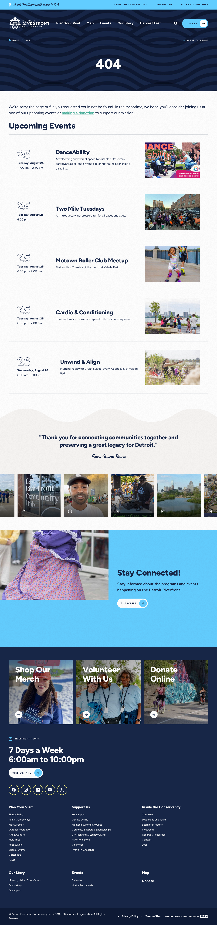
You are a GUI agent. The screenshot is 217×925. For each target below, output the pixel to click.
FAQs (12, 860)
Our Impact (15, 890)
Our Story (126, 23)
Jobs (144, 845)
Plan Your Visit (68, 23)
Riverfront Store (81, 840)
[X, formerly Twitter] (62, 790)
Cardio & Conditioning (84, 313)
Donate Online (164, 675)
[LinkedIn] (38, 790)
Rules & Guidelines (194, 5)
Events (105, 23)
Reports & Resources (153, 835)
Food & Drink (16, 845)
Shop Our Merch (32, 675)
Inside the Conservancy (130, 5)
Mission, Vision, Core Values (25, 880)
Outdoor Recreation (20, 830)
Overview (147, 814)
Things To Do (16, 814)
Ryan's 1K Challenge (83, 850)
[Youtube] (50, 790)
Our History (15, 885)
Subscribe (129, 603)
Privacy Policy (130, 916)
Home (15, 40)
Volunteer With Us (101, 675)
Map (90, 23)
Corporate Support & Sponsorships (91, 830)
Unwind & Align (80, 362)
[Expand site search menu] (176, 23)
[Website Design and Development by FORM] (186, 916)
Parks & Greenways (19, 820)
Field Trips (14, 840)
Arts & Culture (17, 835)
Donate (191, 24)
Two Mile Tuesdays (80, 209)
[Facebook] (14, 790)
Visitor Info (22, 773)
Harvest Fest (150, 23)
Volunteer (77, 845)
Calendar (77, 880)
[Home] (29, 22)
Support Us (164, 5)
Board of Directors (152, 825)
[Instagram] (26, 790)
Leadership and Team (154, 820)
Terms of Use (153, 916)
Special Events (17, 850)
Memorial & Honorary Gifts (87, 825)
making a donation (78, 113)
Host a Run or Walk (82, 885)
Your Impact (78, 814)
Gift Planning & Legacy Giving (88, 835)
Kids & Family (16, 825)
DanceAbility (73, 153)
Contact (146, 840)
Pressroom (148, 830)
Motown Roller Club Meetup (92, 261)
